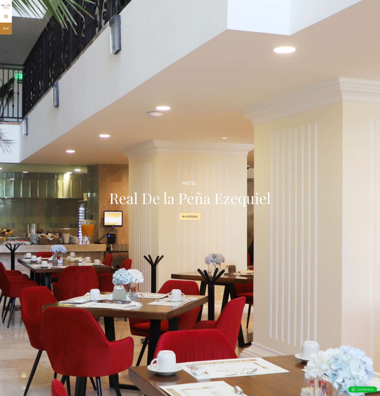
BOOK (6, 28)
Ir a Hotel (190, 216)
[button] (362, 389)
